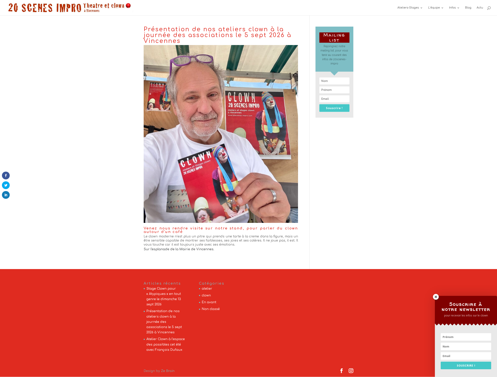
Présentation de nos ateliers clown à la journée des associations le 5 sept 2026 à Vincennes (164, 321)
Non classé (211, 309)
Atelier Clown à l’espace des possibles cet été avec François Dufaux (165, 344)
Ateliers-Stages (408, 7)
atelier (207, 288)
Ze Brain (168, 371)
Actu (480, 7)
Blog (468, 7)
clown (206, 295)
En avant (209, 302)
